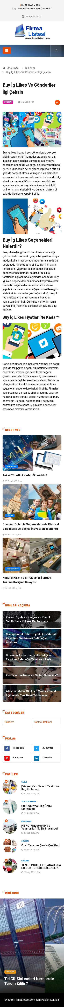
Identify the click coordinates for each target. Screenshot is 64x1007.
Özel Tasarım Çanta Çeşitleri (40, 845)
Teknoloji (11, 466)
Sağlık (24, 782)
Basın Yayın (26, 821)
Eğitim (10, 515)
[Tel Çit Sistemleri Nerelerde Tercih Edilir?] (32, 945)
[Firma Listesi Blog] (32, 31)
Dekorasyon (13, 569)
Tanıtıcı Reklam (43, 722)
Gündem (30, 68)
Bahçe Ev (10, 972)
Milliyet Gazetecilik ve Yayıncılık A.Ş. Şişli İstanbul (39, 827)
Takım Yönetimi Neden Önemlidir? (25, 475)
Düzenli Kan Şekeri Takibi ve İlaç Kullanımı (40, 787)
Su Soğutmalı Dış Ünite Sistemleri (36, 807)
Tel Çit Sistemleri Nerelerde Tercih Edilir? (29, 981)
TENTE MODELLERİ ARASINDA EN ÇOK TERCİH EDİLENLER (41, 866)
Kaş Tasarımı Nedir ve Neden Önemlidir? (32, 8)
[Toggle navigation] (7, 50)
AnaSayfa (13, 68)
